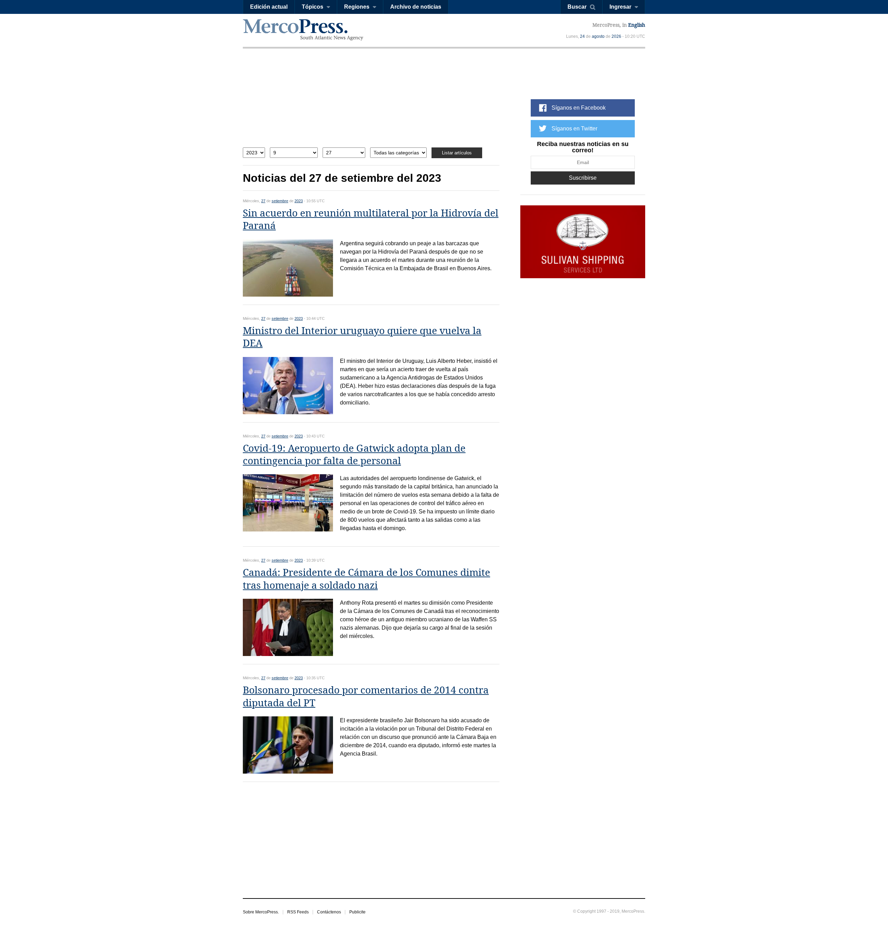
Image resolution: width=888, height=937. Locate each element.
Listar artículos (457, 152)
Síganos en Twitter (574, 128)
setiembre (280, 201)
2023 (298, 201)
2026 (616, 36)
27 (263, 201)
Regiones (356, 7)
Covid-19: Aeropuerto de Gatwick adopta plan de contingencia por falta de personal (354, 454)
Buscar (577, 7)
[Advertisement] (371, 103)
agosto (598, 36)
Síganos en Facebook (579, 108)
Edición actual (269, 7)
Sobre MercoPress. (261, 912)
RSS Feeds (298, 912)
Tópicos (312, 7)
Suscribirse (583, 178)
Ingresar (620, 7)
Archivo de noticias (415, 7)
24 (582, 36)
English (636, 25)
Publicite (357, 912)
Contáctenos (329, 912)
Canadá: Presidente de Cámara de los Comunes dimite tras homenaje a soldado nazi (366, 579)
